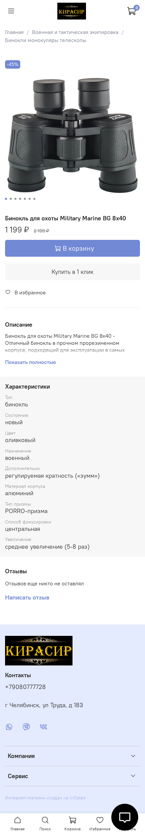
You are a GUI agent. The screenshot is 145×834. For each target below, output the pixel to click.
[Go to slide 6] (30, 199)
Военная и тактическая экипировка (75, 32)
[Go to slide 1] (6, 199)
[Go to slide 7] (34, 199)
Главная (14, 32)
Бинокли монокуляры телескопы (45, 40)
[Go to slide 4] (20, 199)
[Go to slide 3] (15, 199)
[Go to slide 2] (11, 199)
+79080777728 (25, 687)
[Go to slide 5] (25, 199)
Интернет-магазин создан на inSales (45, 798)
